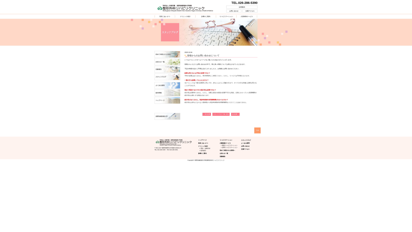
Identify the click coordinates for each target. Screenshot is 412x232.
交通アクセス (249, 11)
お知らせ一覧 (224, 153)
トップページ (202, 140)
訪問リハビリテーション (229, 147)
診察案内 (242, 7)
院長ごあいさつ (203, 143)
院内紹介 (203, 150)
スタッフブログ (246, 140)
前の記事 (206, 114)
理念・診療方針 (205, 148)
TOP (257, 130)
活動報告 (222, 156)
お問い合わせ (233, 11)
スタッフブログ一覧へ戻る (221, 114)
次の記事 (235, 114)
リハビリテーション (226, 140)
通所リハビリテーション (229, 145)
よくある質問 (245, 143)
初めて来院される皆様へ (227, 150)
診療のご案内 (202, 153)
